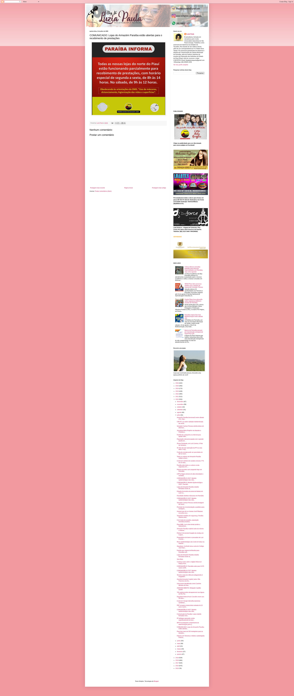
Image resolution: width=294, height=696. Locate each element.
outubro (179, 407)
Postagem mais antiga (159, 188)
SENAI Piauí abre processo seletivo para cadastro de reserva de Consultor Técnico (194, 285)
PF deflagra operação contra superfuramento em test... (186, 619)
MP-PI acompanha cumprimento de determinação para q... (188, 623)
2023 (177, 391)
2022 (177, 394)
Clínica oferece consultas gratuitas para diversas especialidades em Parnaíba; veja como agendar (194, 269)
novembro (180, 404)
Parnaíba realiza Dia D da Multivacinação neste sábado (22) (194, 316)
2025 (177, 386)
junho (179, 641)
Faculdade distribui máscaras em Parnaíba (190, 496)
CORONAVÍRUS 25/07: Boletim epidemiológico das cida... (186, 479)
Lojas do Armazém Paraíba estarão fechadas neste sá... (188, 487)
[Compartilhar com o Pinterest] (124, 123)
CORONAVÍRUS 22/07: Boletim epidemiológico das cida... (186, 499)
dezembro (180, 401)
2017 (177, 663)
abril (178, 646)
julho (179, 415)
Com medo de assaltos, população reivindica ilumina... (188, 521)
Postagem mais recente (97, 188)
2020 (177, 399)
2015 (177, 668)
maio (179, 643)
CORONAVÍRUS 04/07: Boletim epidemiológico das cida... (186, 610)
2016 (177, 666)
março (179, 649)
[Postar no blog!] (118, 123)
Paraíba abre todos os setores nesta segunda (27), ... (188, 466)
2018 (177, 660)
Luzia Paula (190, 34)
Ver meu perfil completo (180, 65)
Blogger (156, 681)
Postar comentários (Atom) (103, 191)
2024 (177, 388)
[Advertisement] (190, 92)
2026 (177, 383)
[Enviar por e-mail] (116, 123)
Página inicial (128, 188)
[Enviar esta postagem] (112, 123)
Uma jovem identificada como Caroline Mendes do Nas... (189, 584)
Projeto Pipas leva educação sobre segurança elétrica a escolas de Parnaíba (193, 301)
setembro (180, 409)
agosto (179, 412)
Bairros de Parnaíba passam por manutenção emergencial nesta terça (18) (194, 331)
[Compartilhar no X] (120, 123)
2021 (177, 396)
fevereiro (180, 651)
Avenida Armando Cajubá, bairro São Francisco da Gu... (188, 580)
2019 (177, 657)
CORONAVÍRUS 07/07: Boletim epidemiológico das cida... (186, 571)
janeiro (179, 654)
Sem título (180, 559)
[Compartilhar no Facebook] (122, 123)
